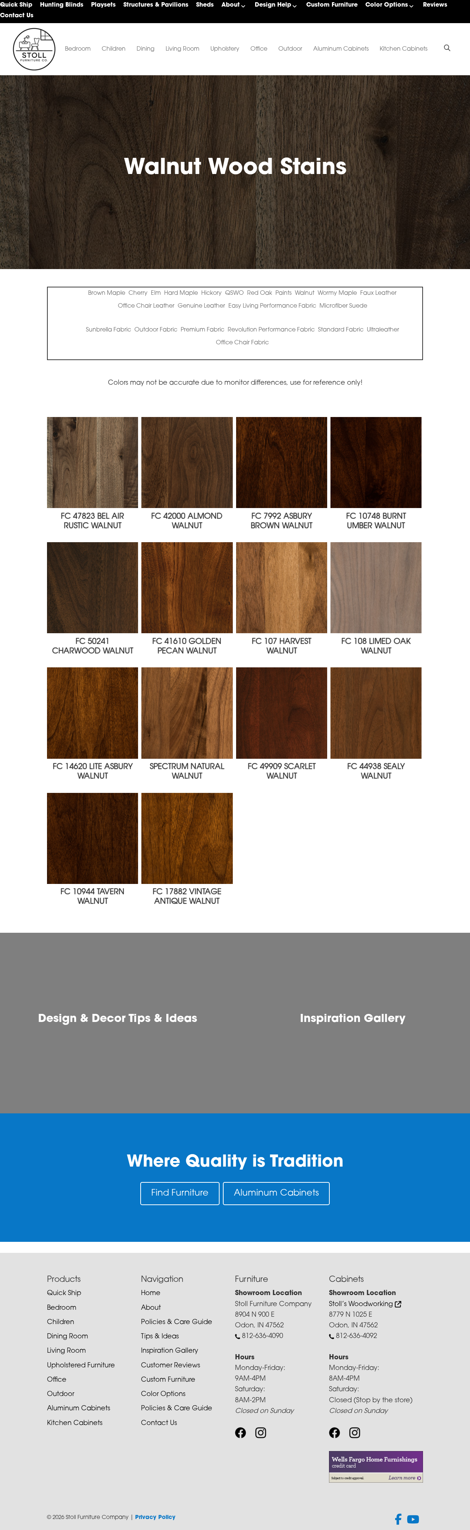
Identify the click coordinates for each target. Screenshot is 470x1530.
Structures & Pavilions (155, 5)
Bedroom (78, 49)
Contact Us (16, 16)
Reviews (435, 5)
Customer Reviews (170, 1366)
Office (258, 49)
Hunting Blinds (61, 5)
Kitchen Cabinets (403, 49)
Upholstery (224, 49)
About (230, 5)
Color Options (386, 5)
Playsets (103, 5)
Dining (146, 49)
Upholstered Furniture (81, 1366)
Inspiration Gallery (352, 1019)
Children (114, 49)
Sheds (205, 5)
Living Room (182, 49)
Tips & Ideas (160, 1337)
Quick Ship (16, 5)
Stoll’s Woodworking (362, 1304)
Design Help (273, 5)
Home (150, 1293)
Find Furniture (180, 1193)
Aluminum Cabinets (341, 49)
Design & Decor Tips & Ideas (117, 1019)
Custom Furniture (332, 5)
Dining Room (67, 1337)
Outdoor (290, 49)
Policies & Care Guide (176, 1322)
